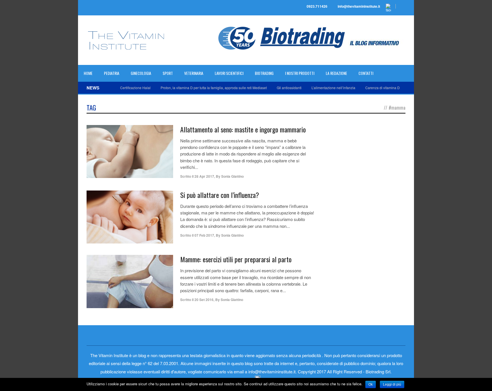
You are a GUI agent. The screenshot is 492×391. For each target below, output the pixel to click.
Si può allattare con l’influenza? (219, 195)
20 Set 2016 (204, 299)
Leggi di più (392, 384)
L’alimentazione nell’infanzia (333, 87)
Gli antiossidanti (289, 87)
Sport (168, 73)
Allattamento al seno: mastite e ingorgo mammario (243, 129)
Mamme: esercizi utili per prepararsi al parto (236, 259)
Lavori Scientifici (229, 73)
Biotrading (264, 73)
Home (88, 73)
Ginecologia (141, 73)
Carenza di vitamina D (382, 87)
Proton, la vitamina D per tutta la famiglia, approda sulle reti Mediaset (214, 87)
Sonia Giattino (232, 176)
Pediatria (111, 73)
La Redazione (336, 73)
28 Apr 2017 (204, 176)
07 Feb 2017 (204, 235)
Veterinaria (193, 73)
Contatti (365, 73)
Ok (370, 384)
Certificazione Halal (135, 87)
